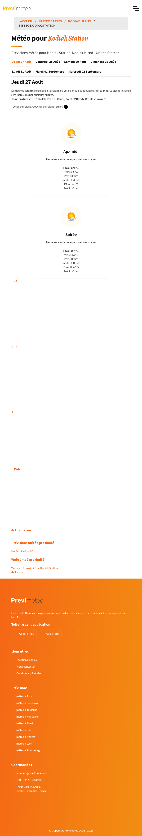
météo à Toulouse (26, 709)
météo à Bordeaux (27, 703)
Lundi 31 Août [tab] (21, 71)
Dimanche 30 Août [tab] (103, 62)
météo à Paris (24, 696)
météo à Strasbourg (28, 750)
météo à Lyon (24, 743)
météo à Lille (23, 730)
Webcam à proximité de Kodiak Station (34, 568)
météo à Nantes (25, 736)
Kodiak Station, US (22, 551)
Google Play (26, 634)
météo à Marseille (27, 716)
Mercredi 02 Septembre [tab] (84, 71)
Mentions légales (26, 659)
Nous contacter (25, 666)
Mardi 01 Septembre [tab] (50, 71)
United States (50, 21)
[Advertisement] (71, 311)
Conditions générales (28, 673)
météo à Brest (24, 723)
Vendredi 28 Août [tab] (48, 62)
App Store (52, 634)
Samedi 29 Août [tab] (75, 62)
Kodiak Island (79, 21)
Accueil (26, 21)
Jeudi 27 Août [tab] (21, 62)
